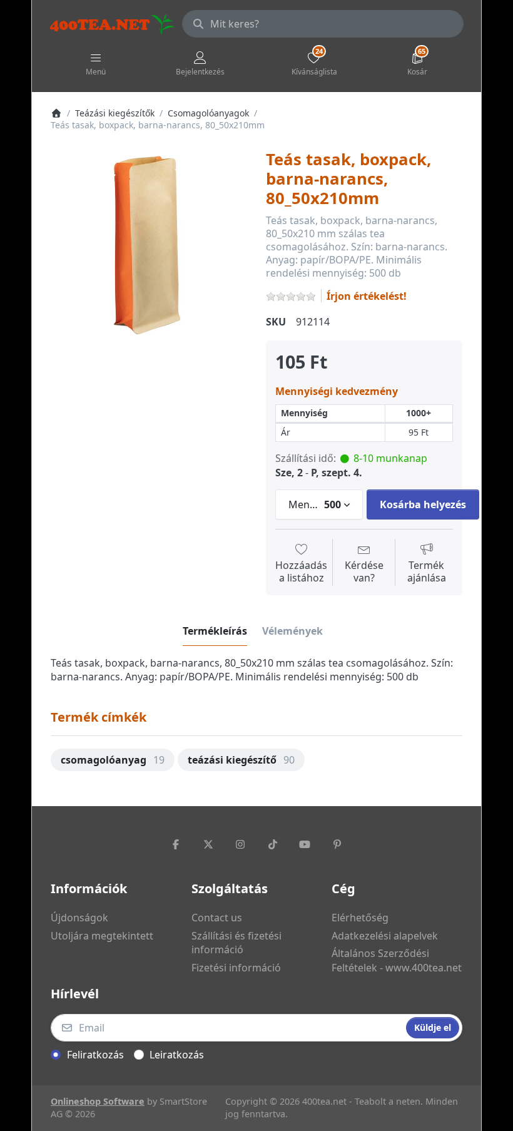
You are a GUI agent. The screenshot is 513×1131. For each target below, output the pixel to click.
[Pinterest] (337, 844)
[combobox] (323, 24)
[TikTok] (273, 844)
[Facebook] (176, 844)
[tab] (215, 631)
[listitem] (149, 248)
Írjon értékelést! (367, 296)
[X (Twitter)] (208, 844)
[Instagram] (240, 844)
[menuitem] (113, 760)
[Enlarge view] (149, 248)
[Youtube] (305, 844)
